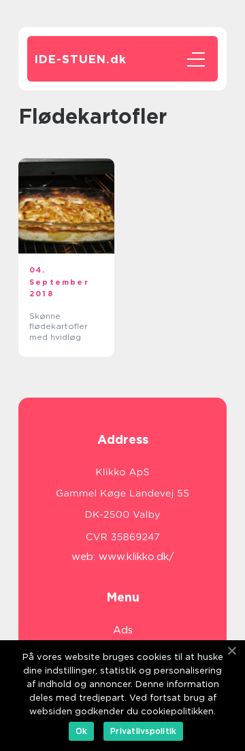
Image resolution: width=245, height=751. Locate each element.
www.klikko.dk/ (136, 557)
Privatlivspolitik (143, 731)
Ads (123, 630)
